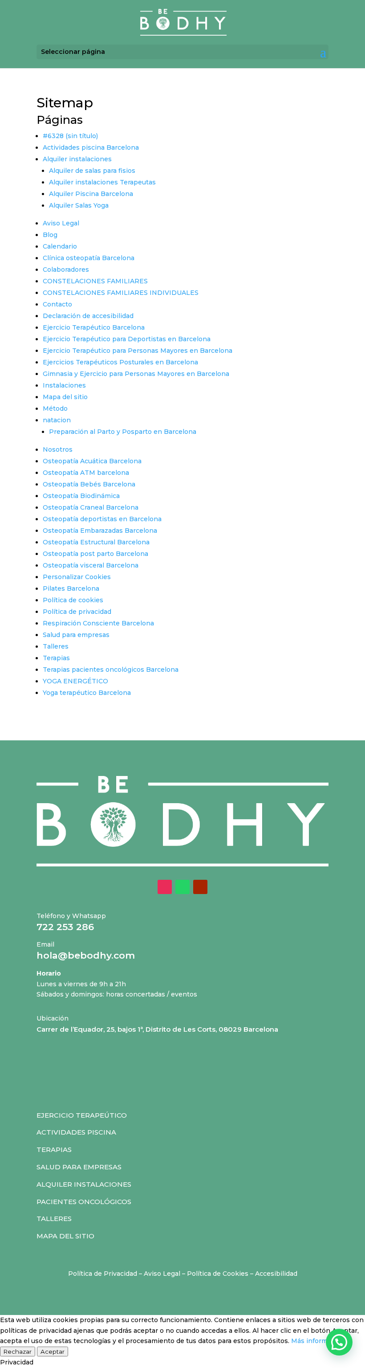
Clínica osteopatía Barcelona (88, 258)
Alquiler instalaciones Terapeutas (102, 182)
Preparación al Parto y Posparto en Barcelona (122, 432)
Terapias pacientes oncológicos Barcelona (110, 670)
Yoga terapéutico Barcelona (87, 693)
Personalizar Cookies (77, 577)
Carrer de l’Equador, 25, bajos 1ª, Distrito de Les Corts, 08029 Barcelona (157, 1029)
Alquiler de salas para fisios (92, 171)
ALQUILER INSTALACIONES (83, 1184)
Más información (318, 1341)
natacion (57, 420)
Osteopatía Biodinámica (81, 496)
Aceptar (53, 1351)
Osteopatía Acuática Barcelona (92, 461)
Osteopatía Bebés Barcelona (89, 484)
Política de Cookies (217, 1274)
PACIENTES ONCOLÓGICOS (83, 1201)
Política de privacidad (77, 612)
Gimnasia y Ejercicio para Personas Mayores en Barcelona (136, 374)
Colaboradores (66, 269)
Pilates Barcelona (71, 588)
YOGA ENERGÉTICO (75, 681)
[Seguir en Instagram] (165, 887)
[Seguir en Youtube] (200, 887)
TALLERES (54, 1218)
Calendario (60, 246)
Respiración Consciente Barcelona (98, 623)
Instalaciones (64, 385)
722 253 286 (65, 926)
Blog (50, 235)
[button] (339, 1342)
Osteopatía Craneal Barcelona (90, 507)
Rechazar (18, 1351)
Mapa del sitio (65, 397)
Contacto (57, 304)
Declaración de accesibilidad (88, 316)
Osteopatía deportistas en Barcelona (102, 519)
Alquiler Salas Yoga (79, 205)
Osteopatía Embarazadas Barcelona (100, 531)
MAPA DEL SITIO (65, 1236)
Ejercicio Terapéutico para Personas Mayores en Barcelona (137, 351)
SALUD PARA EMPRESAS (79, 1167)
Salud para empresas (76, 635)
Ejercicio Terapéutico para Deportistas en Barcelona (127, 339)
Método (55, 408)
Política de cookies (73, 600)
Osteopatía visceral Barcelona (90, 565)
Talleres (56, 646)
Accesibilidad (276, 1274)
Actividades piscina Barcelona (91, 147)
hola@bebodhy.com (85, 955)
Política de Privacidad (102, 1274)
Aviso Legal (61, 223)
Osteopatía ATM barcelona (86, 473)
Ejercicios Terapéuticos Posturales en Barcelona (120, 362)
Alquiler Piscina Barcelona (91, 194)
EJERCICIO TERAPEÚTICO (81, 1115)
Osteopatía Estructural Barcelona (96, 542)
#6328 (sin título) (70, 136)
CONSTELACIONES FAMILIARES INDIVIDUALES (121, 293)
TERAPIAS (54, 1149)
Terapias (56, 658)
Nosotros (58, 449)
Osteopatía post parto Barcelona (95, 554)
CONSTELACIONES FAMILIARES (95, 281)
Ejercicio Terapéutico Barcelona (94, 327)
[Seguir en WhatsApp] (182, 887)
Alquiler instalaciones (77, 159)
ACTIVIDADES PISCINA (76, 1132)
